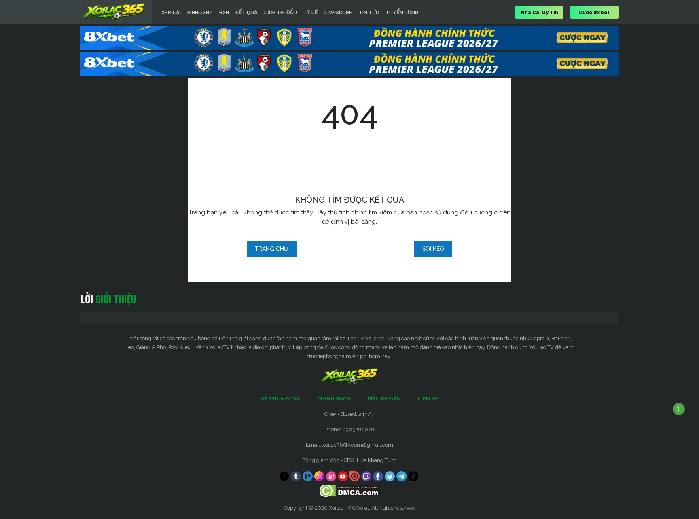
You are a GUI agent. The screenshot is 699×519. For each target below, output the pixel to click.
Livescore (338, 11)
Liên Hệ (428, 399)
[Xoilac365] (113, 12)
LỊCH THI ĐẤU (280, 11)
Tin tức (369, 11)
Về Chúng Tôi (280, 399)
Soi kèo (433, 249)
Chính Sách (333, 399)
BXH (224, 11)
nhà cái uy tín (539, 11)
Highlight (200, 11)
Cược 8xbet (594, 11)
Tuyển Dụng (402, 11)
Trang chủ (271, 249)
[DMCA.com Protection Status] (350, 490)
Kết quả (246, 11)
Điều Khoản (384, 399)
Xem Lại (171, 11)
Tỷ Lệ (310, 11)
